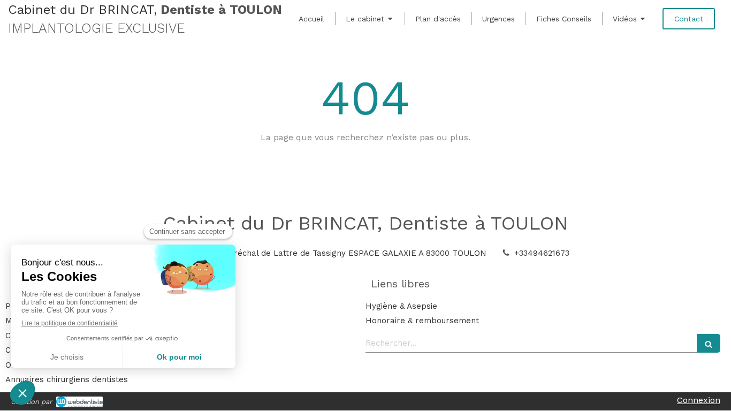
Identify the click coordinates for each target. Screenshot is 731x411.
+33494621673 (541, 253)
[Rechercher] (708, 343)
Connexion (698, 400)
